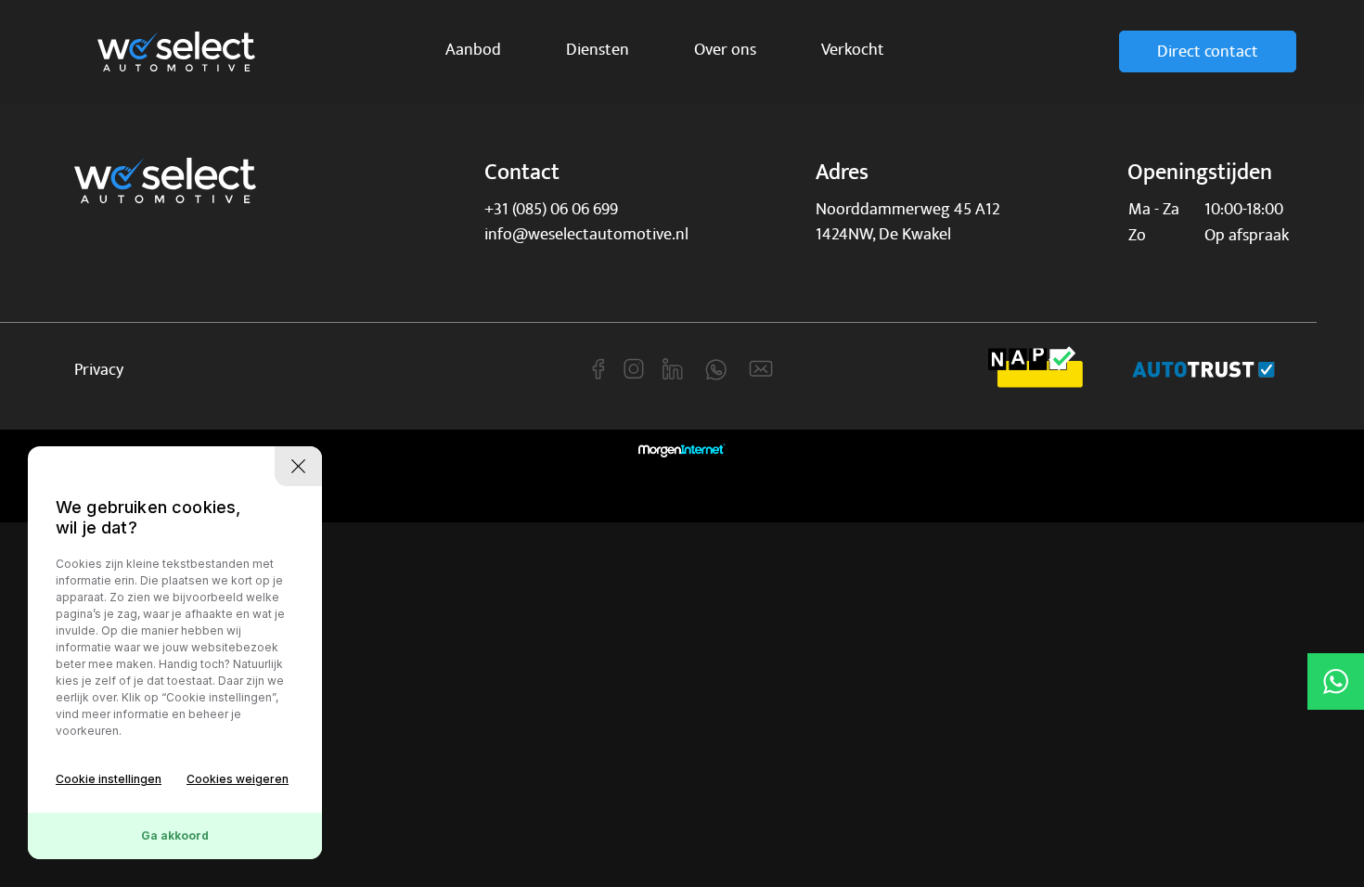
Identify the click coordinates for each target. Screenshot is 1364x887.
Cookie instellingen (108, 779)
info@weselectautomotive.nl (586, 234)
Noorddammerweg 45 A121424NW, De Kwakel (908, 222)
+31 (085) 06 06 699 (551, 209)
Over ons (725, 49)
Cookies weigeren (238, 779)
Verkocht (852, 49)
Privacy (98, 369)
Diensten (597, 49)
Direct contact (1207, 51)
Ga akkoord (175, 835)
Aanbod (473, 49)
